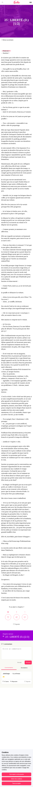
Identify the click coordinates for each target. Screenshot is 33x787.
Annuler (19, 662)
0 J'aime (6, 681)
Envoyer (28, 662)
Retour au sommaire (7, 40)
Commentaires (9, 667)
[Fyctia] (16, 2)
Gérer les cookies (16, 779)
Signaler (17, 624)
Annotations (24, 667)
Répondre (14, 681)
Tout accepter (16, 783)
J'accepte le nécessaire (16, 774)
